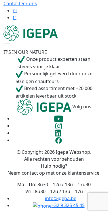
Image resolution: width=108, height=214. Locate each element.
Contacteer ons (20, 3)
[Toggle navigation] (7, 44)
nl (15, 10)
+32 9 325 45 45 (68, 205)
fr (14, 17)
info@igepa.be (60, 198)
